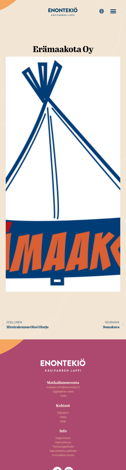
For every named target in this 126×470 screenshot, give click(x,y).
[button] (101, 11)
